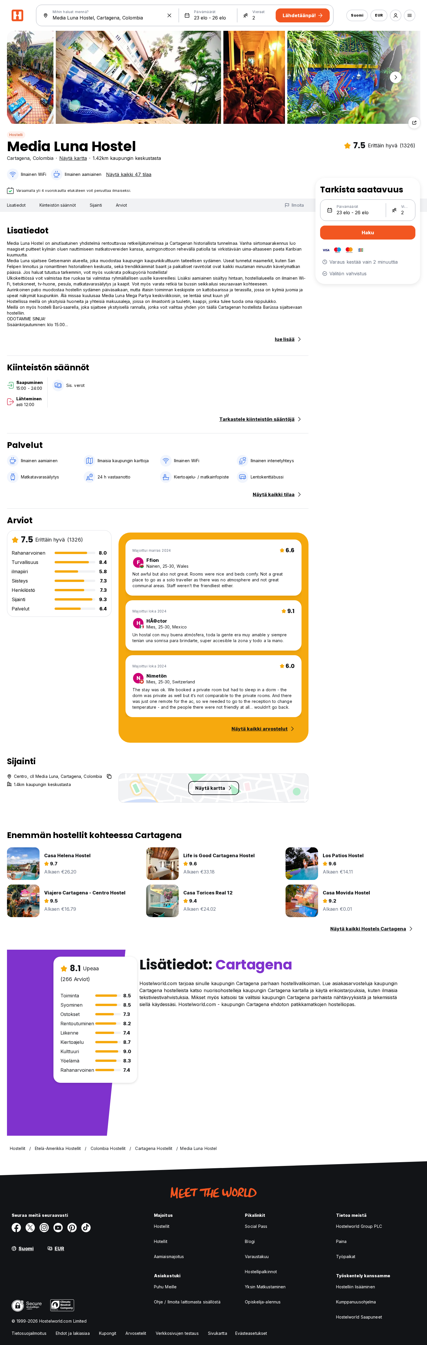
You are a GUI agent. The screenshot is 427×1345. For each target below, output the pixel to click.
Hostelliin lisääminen (355, 1286)
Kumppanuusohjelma (356, 1301)
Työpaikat (346, 1256)
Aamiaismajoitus (169, 1256)
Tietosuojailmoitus (29, 1333)
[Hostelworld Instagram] (44, 1227)
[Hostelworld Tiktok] (86, 1227)
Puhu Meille (165, 1286)
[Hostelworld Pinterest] (72, 1227)
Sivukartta (217, 1333)
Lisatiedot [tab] (16, 205)
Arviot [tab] (121, 205)
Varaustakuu (257, 1256)
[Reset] (169, 15)
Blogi (250, 1241)
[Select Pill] (395, 15)
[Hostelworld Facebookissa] (16, 1227)
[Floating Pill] (395, 77)
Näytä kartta (73, 158)
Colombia (43, 158)
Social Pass (256, 1226)
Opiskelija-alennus (263, 1301)
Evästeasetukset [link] (251, 1333)
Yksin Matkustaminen (265, 1286)
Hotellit (160, 1241)
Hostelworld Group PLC (359, 1226)
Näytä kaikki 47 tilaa (128, 174)
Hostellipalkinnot (261, 1271)
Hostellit (161, 1226)
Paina (341, 1241)
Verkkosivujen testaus (177, 1333)
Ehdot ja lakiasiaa (73, 1333)
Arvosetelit (135, 1333)
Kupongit (107, 1333)
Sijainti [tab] (96, 205)
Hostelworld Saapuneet (359, 1316)
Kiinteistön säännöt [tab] (58, 205)
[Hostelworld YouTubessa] (58, 1227)
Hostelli (16, 135)
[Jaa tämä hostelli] (414, 122)
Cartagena (18, 158)
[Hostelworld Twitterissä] (30, 1227)
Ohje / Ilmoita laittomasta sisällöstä (187, 1301)
